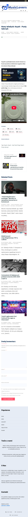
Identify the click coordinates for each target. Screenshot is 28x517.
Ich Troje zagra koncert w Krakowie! (10, 156)
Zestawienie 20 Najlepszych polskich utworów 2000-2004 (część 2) (10, 276)
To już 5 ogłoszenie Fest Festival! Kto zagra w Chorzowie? (9, 318)
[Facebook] (23, 11)
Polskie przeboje (13, 282)
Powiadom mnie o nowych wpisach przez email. (11, 395)
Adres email (4, 376)
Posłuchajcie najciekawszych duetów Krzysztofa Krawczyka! (17, 166)
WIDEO (2, 424)
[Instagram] (25, 11)
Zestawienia (4, 283)
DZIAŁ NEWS (4, 243)
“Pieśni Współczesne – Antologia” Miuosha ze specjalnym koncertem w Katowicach (9, 199)
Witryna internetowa (5, 382)
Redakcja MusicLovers (14, 20)
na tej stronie (16, 497)
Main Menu (4, 7)
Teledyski (3, 22)
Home (2, 32)
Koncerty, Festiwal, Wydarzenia (13, 205)
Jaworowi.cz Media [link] (5, 505)
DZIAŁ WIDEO (21, 21)
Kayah (5, 145)
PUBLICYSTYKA (4, 427)
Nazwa (3, 369)
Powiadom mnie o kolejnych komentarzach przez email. (13, 393)
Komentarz (3, 350)
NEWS (2, 419)
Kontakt (3, 430)
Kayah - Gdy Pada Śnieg (14, 145)
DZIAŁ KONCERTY (15, 204)
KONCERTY (3, 422)
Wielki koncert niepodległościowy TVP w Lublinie (9, 237)
